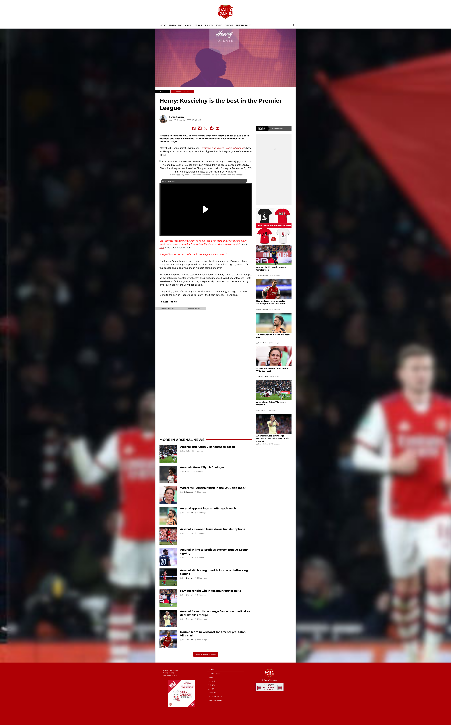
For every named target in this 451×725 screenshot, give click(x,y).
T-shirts (209, 25)
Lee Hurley (186, 451)
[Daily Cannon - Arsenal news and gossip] (225, 12)
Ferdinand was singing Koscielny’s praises (222, 148)
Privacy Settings (215, 701)
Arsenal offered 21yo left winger (202, 467)
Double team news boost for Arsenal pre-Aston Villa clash (270, 302)
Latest (162, 25)
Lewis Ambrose (176, 117)
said (161, 247)
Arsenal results (168, 673)
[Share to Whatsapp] (206, 128)
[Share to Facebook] (194, 128)
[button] (293, 25)
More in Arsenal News (181, 440)
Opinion (198, 25)
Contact (229, 25)
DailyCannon (187, 471)
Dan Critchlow (187, 512)
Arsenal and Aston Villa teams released (207, 446)
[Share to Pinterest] (218, 128)
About (219, 25)
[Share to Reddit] (212, 128)
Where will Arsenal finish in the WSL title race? (213, 488)
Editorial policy (243, 25)
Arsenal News (175, 25)
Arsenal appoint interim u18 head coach (208, 508)
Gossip (188, 25)
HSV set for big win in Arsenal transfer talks (210, 590)
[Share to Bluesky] (200, 128)
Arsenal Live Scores (170, 670)
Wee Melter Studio (170, 675)
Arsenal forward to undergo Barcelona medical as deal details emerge (273, 438)
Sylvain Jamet (187, 492)
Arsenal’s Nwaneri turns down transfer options (212, 529)
